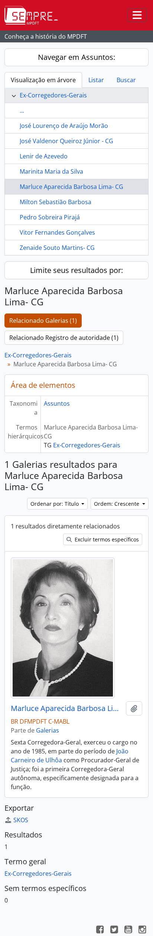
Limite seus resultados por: (76, 270)
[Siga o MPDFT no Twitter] (114, 930)
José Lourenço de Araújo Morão (64, 126)
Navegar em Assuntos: (76, 57)
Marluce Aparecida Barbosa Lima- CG (71, 187)
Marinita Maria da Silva (51, 171)
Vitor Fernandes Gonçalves (57, 232)
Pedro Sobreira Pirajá (50, 217)
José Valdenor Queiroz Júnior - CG (66, 141)
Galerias (47, 730)
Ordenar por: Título (55, 503)
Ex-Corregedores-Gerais (53, 95)
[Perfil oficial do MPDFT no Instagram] (142, 930)
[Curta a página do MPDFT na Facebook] (100, 930)
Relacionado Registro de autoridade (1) (63, 338)
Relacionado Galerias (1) (43, 320)
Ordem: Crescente (117, 503)
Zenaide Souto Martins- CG (57, 248)
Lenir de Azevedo (44, 156)
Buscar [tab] (126, 80)
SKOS (20, 820)
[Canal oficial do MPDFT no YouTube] (128, 930)
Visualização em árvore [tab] (43, 80)
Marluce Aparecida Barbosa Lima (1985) (67, 708)
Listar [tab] (96, 80)
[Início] (34, 15)
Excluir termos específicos (106, 539)
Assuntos (57, 403)
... (22, 110)
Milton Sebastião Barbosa (55, 202)
